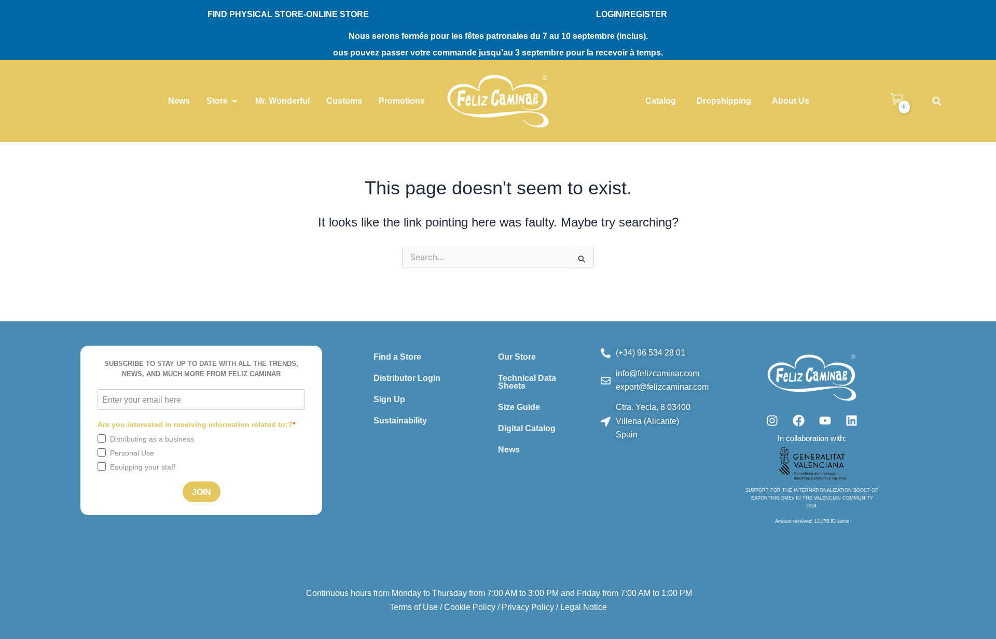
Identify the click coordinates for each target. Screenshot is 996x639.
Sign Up (389, 399)
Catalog (660, 100)
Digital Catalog (527, 428)
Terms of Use (414, 607)
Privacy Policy (528, 607)
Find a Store (397, 356)
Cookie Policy (469, 607)
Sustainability (400, 420)
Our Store (517, 356)
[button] (937, 101)
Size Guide (519, 407)
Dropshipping (724, 100)
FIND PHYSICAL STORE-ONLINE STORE (288, 14)
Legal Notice (583, 607)
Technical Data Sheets (527, 382)
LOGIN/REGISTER (631, 14)
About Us (790, 100)
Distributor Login (407, 378)
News (509, 449)
